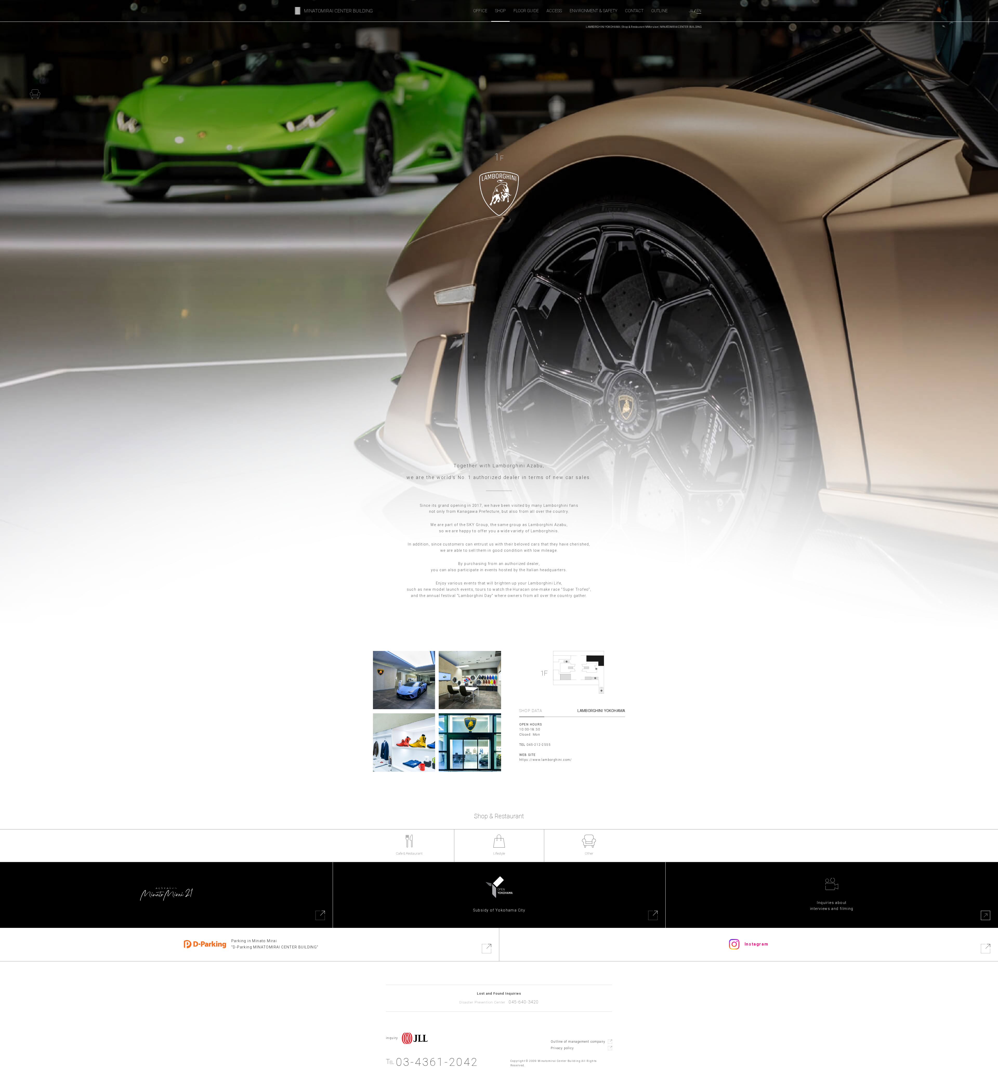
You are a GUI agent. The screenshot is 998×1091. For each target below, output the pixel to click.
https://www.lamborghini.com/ (545, 760)
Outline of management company (578, 1041)
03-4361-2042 (432, 1062)
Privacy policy (562, 1048)
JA (691, 11)
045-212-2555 (539, 745)
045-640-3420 (524, 1002)
